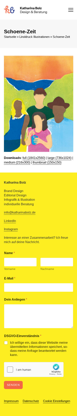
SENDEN (13, 384)
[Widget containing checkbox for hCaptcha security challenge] (34, 369)
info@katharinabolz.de (20, 212)
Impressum (11, 401)
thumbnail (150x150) (47, 162)
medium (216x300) (17, 162)
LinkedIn (10, 221)
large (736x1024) (59, 158)
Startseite (10, 36)
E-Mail (9, 278)
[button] (70, 10)
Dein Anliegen (15, 299)
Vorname (9, 268)
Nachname (47, 268)
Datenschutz (31, 401)
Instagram (11, 229)
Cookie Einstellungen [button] (56, 401)
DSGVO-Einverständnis (22, 336)
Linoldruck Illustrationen (34, 36)
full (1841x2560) (34, 158)
